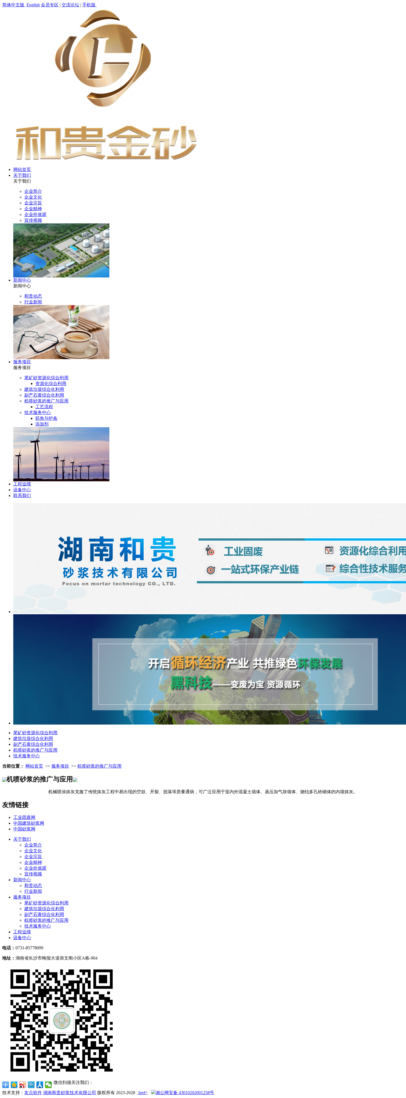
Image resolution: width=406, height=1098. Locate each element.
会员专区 (50, 4)
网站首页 (22, 169)
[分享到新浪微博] (22, 1084)
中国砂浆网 (24, 829)
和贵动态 (33, 296)
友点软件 (33, 1092)
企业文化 (33, 197)
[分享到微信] (48, 1084)
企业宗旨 (33, 203)
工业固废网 (24, 817)
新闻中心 (22, 280)
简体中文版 (13, 4)
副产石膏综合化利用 (44, 395)
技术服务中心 (37, 412)
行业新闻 (33, 302)
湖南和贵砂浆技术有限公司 (69, 1092)
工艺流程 (44, 406)
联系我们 (22, 495)
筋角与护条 (46, 418)
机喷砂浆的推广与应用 (46, 401)
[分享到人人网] (39, 1084)
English (33, 4)
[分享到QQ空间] (14, 1084)
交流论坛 (70, 4)
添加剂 (42, 424)
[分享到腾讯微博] (31, 1084)
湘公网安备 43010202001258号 (184, 1092)
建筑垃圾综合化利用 (44, 389)
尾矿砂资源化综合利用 (46, 377)
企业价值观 (35, 214)
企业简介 (33, 191)
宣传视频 (33, 220)
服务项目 (22, 361)
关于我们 (22, 175)
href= (143, 1092)
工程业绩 (22, 484)
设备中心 (22, 489)
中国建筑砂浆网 (28, 823)
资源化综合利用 (50, 383)
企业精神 (33, 208)
